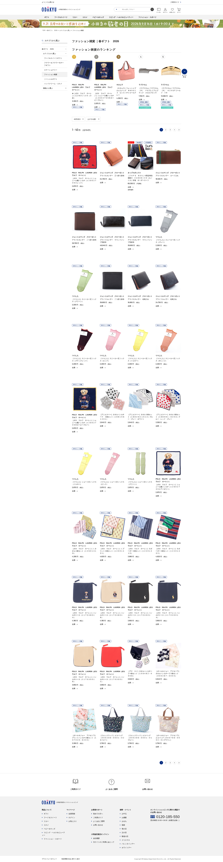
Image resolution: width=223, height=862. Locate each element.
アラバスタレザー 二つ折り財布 (84, 240)
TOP (43, 30)
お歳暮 (124, 817)
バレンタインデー (128, 844)
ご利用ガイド (174, 2)
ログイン (72, 817)
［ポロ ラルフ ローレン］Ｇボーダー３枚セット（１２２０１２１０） (140, 551)
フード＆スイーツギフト (53, 58)
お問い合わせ (98, 825)
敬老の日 (125, 836)
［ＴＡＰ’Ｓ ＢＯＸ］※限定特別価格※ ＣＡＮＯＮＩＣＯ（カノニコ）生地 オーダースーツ (140, 178)
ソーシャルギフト (50, 79)
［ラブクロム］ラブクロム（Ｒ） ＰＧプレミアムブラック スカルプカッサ (148, 90)
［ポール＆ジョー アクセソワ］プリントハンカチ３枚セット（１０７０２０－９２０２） (84, 737)
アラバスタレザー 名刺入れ (138, 299)
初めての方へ (98, 814)
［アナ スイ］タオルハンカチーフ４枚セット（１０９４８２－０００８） (140, 673)
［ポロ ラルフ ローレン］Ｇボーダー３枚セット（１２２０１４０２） (168, 551)
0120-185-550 (168, 817)
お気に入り (73, 821)
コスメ (84, 17)
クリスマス (126, 840)
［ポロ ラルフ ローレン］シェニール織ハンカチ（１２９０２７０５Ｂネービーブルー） (84, 422)
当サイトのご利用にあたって (103, 842)
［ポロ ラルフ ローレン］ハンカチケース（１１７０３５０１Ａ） (168, 615)
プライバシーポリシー (49, 859)
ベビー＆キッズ (98, 17)
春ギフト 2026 (52, 30)
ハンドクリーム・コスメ (53, 84)
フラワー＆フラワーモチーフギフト (54, 64)
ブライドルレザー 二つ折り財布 (112, 299)
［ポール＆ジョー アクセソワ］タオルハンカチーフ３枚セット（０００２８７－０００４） (168, 673)
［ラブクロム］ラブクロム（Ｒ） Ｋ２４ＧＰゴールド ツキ (170, 90)
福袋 (123, 825)
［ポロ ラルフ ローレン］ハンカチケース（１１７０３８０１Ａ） (84, 615)
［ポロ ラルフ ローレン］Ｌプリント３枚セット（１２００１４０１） (112, 551)
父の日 (124, 832)
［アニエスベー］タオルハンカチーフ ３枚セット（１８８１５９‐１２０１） (112, 417)
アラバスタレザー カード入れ (167, 176)
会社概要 (96, 838)
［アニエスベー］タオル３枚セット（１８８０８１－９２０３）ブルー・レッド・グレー (168, 417)
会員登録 (72, 814)
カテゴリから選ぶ (65, 30)
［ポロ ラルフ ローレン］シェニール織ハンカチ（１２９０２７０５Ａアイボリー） (168, 487)
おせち (124, 821)
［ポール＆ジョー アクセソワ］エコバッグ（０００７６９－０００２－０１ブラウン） (168, 737)
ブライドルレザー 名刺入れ (166, 299)
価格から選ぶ (48, 88)
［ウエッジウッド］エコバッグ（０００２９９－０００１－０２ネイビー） (112, 737)
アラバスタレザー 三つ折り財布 (112, 176)
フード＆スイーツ (60, 17)
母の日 (124, 829)
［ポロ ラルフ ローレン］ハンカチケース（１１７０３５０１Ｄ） (140, 615)
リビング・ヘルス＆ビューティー (121, 17)
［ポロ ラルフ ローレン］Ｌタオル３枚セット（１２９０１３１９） (84, 551)
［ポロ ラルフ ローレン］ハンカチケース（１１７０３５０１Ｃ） (112, 679)
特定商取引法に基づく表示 (71, 859)
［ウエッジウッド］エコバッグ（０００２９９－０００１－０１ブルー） (140, 737)
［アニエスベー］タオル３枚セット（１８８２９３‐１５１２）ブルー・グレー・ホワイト (140, 417)
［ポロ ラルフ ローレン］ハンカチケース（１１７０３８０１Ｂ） (112, 615)
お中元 (124, 814)
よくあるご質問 (99, 821)
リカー (74, 17)
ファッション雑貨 (50, 74)
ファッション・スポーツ (147, 17)
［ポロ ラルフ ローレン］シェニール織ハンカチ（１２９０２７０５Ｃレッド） (84, 180)
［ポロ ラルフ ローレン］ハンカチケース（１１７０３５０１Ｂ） (84, 679)
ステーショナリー (50, 70)
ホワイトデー (126, 848)
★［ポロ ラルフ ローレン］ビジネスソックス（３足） (82, 95)
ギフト (46, 17)
